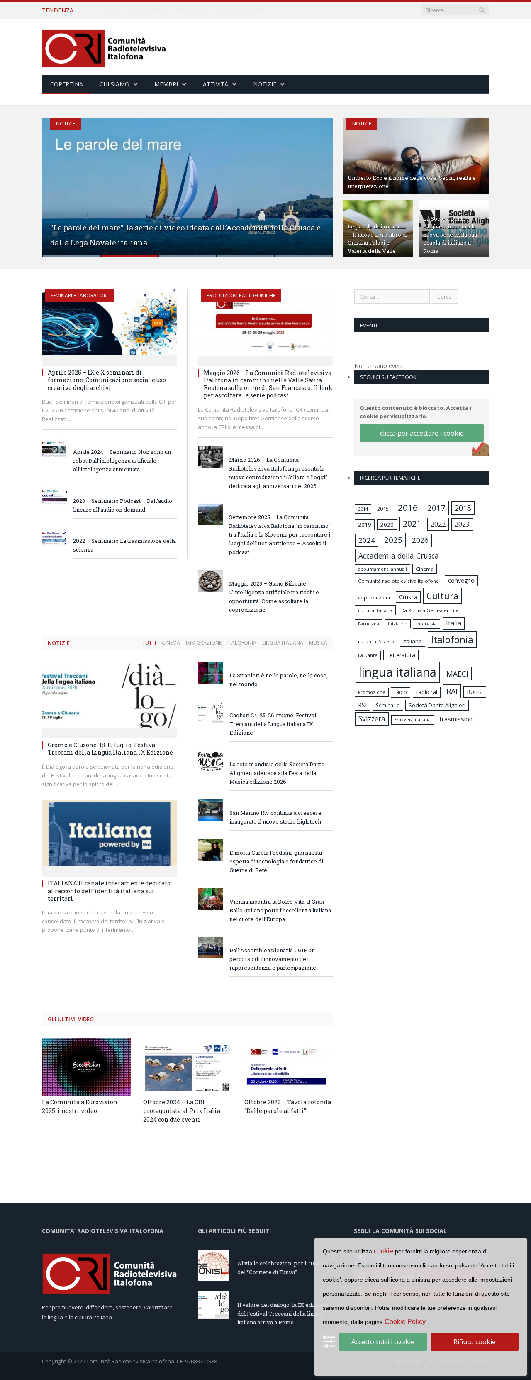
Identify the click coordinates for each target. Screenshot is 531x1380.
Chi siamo (114, 84)
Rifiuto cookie (474, 1341)
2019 (364, 524)
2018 (463, 508)
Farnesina (368, 624)
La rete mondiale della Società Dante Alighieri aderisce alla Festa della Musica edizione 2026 (276, 772)
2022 (438, 524)
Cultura (442, 596)
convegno (461, 580)
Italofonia (241, 642)
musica (318, 642)
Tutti (149, 642)
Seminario (388, 705)
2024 (366, 540)
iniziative (397, 624)
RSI (362, 705)
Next (318, 182)
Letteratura (401, 655)
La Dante (368, 655)
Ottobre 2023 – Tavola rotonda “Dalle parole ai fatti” (287, 1106)
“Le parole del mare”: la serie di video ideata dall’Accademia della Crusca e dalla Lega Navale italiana (189, 10)
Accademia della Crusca (398, 556)
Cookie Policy (405, 1321)
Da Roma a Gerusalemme (430, 610)
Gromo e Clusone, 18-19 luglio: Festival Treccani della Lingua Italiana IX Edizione (110, 748)
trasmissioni (456, 719)
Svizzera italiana (413, 719)
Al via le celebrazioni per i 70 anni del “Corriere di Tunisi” (281, 1268)
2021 (412, 523)
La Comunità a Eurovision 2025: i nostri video (79, 1106)
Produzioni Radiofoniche (241, 295)
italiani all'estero (376, 641)
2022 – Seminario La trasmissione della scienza (124, 545)
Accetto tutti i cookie (382, 1341)
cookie (383, 1251)
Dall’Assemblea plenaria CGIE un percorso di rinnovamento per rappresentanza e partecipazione (272, 958)
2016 (408, 507)
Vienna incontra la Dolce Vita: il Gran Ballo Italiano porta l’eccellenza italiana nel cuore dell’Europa (280, 910)
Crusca (408, 597)
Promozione (371, 692)
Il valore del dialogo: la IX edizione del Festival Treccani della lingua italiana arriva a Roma (283, 1313)
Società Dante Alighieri (437, 705)
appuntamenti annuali (382, 569)
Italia (453, 622)
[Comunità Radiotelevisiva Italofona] (104, 47)
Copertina (66, 84)
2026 (420, 540)
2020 (387, 524)
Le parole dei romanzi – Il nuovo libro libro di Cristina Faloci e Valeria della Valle (377, 239)
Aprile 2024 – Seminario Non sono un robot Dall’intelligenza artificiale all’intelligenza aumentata (122, 460)
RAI (452, 691)
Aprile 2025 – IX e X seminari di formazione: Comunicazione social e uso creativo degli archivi (107, 379)
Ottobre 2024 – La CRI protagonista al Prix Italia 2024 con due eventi (181, 1110)
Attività (215, 84)
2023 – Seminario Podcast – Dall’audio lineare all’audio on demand (122, 505)
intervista (426, 623)
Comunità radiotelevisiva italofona (398, 581)
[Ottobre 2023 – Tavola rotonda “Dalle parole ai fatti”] (288, 1067)
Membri (166, 84)
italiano (412, 641)
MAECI (457, 674)
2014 (363, 509)
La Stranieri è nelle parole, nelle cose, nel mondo (278, 680)
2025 (393, 539)
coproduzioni (374, 597)
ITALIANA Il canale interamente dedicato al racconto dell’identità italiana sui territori (109, 890)
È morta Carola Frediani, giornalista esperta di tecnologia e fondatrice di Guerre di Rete (276, 861)
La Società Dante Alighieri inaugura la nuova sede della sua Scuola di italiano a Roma (450, 235)
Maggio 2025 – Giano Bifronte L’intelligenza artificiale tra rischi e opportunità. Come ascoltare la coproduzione (274, 596)
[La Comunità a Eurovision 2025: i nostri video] (86, 1067)
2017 (436, 507)
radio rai (426, 692)
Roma (475, 692)
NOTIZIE (59, 643)
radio (400, 692)
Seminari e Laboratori (79, 295)
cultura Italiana (375, 610)
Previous (57, 182)
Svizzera (371, 718)
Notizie (264, 84)
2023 (462, 524)
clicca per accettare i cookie (422, 433)
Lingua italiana (282, 642)
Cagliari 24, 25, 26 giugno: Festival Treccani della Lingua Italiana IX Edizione (272, 723)
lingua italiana (397, 672)
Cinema (171, 642)
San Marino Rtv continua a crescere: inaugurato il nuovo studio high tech (276, 817)
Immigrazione (204, 642)
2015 (383, 508)
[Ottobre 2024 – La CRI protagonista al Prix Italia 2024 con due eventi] (187, 1067)
